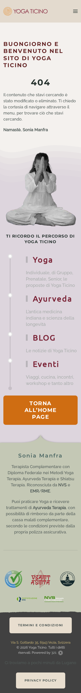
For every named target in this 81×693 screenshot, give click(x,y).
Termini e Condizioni (40, 625)
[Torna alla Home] (25, 11)
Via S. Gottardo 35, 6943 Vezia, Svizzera (40, 642)
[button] (75, 11)
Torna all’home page (41, 410)
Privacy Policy (41, 680)
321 (54, 653)
